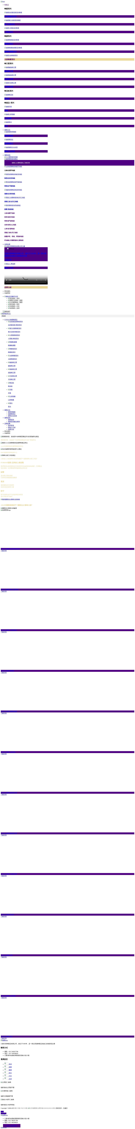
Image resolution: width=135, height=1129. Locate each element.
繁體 (20, 302)
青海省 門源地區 (9, 186)
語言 (16, 296)
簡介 (2, 501)
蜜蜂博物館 (8, 136)
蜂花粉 (7, 99)
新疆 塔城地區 (9, 209)
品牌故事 (7, 244)
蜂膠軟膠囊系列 (10, 52)
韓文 (17, 304)
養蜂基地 (7, 155)
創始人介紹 (8, 268)
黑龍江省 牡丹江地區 (11, 201)
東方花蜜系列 (9, 24)
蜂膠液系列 (8, 44)
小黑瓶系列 (8, 32)
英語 (17, 298)
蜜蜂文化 (7, 130)
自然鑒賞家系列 (10, 16)
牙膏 (6, 110)
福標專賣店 (8, 143)
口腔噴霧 (7, 118)
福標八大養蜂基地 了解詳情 (21, 162)
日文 (17, 306)
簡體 (20, 300)
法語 (17, 308)
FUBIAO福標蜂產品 (10, 319)
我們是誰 (11, 425)
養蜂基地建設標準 (14, 421)
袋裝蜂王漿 (8, 79)
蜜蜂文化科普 (9, 151)
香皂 (6, 126)
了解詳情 (7, 260)
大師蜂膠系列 (9, 59)
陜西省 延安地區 (9, 178)
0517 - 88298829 (12, 1126)
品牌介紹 (7, 287)
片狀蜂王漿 (8, 87)
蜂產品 (6, 5)
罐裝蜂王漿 (8, 71)
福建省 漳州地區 (9, 193)
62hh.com (4, 1127)
